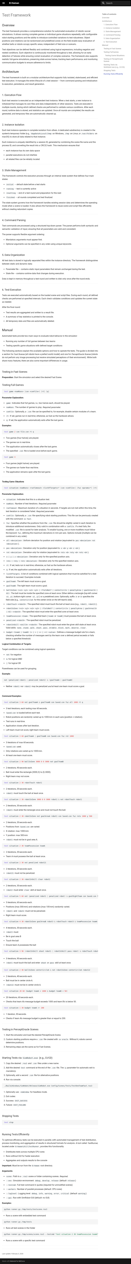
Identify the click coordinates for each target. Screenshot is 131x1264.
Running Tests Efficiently (113, 74)
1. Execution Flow (111, 25)
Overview (105, 18)
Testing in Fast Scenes (112, 49)
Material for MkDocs (17, 1261)
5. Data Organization (112, 38)
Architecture (107, 21)
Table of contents (109, 14)
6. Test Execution (110, 42)
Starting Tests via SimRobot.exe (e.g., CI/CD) (114, 66)
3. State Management (112, 31)
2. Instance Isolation (112, 28)
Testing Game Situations (114, 55)
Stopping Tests (109, 70)
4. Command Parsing (112, 35)
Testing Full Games (111, 52)
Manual (105, 45)
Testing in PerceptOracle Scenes (113, 60)
